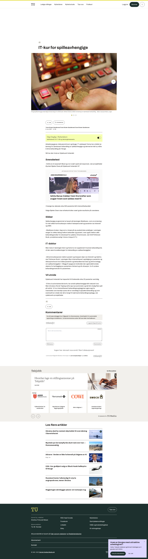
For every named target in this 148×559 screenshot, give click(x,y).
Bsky (62, 528)
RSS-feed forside (66, 518)
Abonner (134, 4)
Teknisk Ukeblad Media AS (47, 552)
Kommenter (60, 122)
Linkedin (63, 525)
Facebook (64, 521)
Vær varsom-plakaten (58, 534)
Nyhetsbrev (94, 518)
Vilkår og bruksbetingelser (99, 525)
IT (39, 42)
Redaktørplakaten (75, 534)
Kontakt (34, 545)
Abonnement (36, 540)
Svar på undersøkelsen (118, 553)
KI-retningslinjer (95, 528)
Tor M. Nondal (36, 527)
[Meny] (142, 4)
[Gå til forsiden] (33, 4)
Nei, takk (130, 553)
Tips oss (112, 509)
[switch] (99, 138)
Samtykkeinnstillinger (97, 521)
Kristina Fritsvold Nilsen (39, 520)
